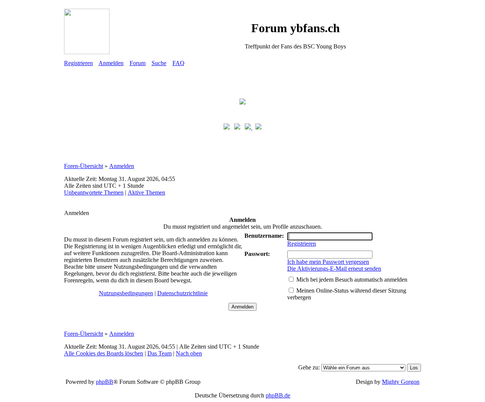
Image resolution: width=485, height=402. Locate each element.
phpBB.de (278, 395)
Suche (159, 63)
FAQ (178, 63)
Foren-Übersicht (83, 166)
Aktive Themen (146, 192)
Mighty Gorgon (400, 382)
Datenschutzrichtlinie (182, 293)
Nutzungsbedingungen (126, 293)
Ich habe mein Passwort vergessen (328, 262)
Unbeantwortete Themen (94, 192)
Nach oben (189, 353)
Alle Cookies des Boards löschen (103, 353)
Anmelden (111, 63)
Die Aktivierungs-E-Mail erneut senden (334, 268)
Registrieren (78, 63)
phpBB (104, 382)
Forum (138, 63)
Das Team (159, 353)
